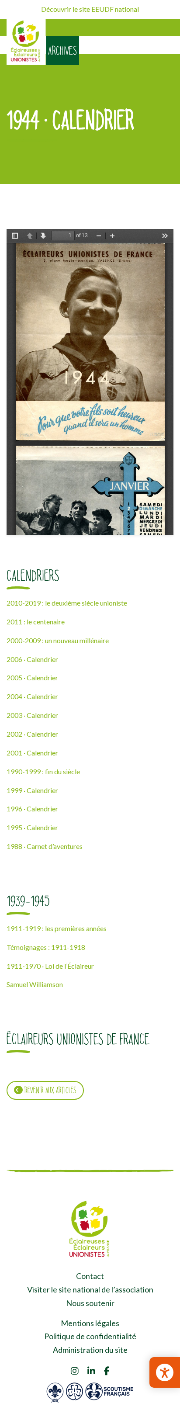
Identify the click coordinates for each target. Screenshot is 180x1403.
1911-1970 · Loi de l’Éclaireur (50, 966)
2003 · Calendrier (32, 715)
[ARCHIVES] (26, 42)
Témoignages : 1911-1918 (46, 947)
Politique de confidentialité (90, 1336)
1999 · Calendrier (32, 790)
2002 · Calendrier (32, 734)
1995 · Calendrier (32, 827)
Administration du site (90, 1350)
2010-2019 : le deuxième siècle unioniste (67, 603)
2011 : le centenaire (36, 621)
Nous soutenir (90, 1303)
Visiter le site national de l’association (90, 1289)
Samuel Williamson (35, 984)
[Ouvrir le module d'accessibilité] (164, 1372)
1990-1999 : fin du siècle (43, 771)
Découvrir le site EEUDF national (90, 9)
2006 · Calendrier (32, 659)
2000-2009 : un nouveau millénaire (58, 640)
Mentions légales (90, 1323)
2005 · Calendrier (32, 677)
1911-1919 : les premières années (57, 928)
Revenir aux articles (49, 1090)
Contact (90, 1276)
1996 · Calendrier (32, 808)
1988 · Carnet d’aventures (45, 846)
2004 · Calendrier (32, 696)
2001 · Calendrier (32, 752)
